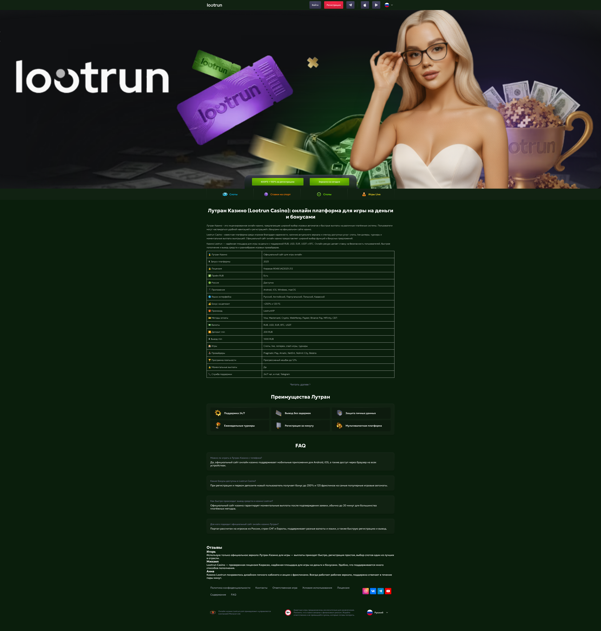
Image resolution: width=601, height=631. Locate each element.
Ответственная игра (284, 587)
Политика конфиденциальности (230, 587)
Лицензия (343, 587)
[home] (214, 5)
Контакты (261, 587)
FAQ (233, 594)
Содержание (218, 594)
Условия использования (317, 587)
